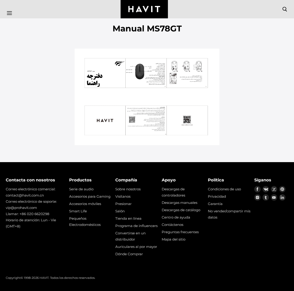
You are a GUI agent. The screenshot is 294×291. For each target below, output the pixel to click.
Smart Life (78, 211)
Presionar (123, 204)
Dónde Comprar (129, 254)
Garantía (215, 204)
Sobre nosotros (128, 189)
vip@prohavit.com (21, 207)
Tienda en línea (128, 218)
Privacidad (217, 196)
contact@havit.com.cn (25, 195)
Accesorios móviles (85, 204)
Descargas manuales (179, 202)
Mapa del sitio (173, 239)
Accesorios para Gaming (89, 196)
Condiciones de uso (224, 189)
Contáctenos (172, 224)
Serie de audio (81, 189)
